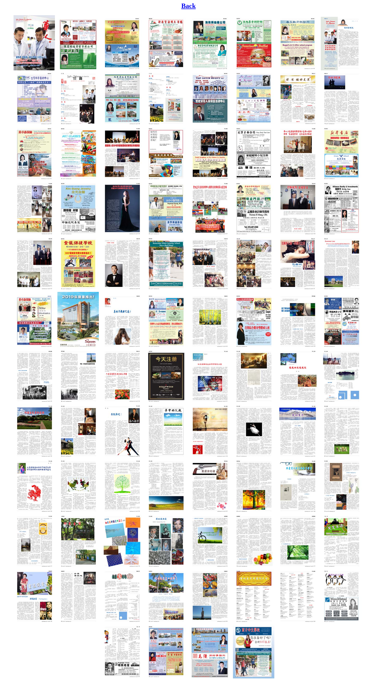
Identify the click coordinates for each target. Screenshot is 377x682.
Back (188, 5)
